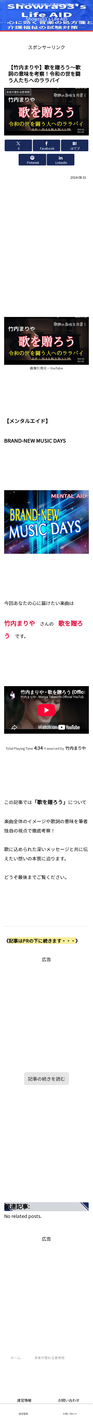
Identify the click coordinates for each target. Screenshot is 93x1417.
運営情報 (24, 1400)
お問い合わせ (69, 1400)
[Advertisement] (46, 235)
